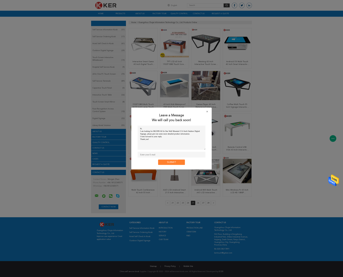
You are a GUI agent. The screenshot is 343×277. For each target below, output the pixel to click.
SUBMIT (171, 162)
